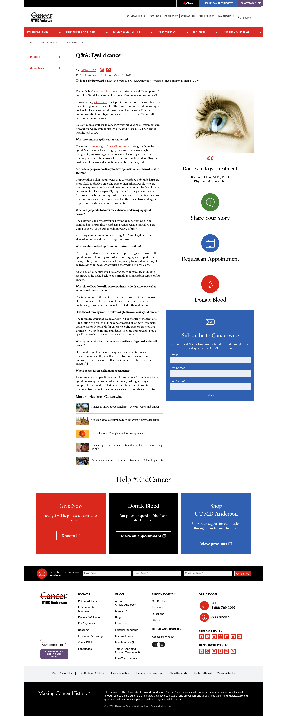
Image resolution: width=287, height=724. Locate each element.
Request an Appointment (219, 3)
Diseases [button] (35, 56)
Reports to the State (120, 673)
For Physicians (166, 32)
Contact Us (188, 16)
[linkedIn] (227, 636)
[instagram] (220, 636)
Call (223, 605)
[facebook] (201, 636)
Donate (69, 535)
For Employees (124, 636)
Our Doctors (206, 16)
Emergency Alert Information (149, 673)
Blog (118, 617)
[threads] (239, 636)
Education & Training (236, 32)
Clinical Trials (136, 16)
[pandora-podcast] (220, 651)
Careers (169, 16)
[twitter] (208, 636)
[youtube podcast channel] (214, 651)
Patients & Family (37, 32)
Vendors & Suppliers (226, 673)
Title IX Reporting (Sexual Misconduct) (127, 650)
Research (199, 32)
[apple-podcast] (201, 651)
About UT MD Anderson (125, 603)
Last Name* (177, 381)
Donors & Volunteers (126, 32)
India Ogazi (88, 70)
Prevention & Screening (81, 32)
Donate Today (248, 3)
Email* (174, 355)
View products (214, 543)
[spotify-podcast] (208, 651)
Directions (158, 613)
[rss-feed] (233, 651)
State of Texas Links (178, 673)
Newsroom (121, 623)
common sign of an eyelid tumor (107, 146)
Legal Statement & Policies (92, 673)
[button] (102, 68)
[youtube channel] (214, 636)
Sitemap (157, 620)
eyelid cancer (99, 102)
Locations (158, 607)
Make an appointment (141, 536)
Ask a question (220, 616)
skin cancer (111, 91)
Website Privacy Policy (62, 673)
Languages (225, 16)
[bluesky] (233, 636)
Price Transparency (126, 658)
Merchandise (123, 642)
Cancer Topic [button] (37, 68)
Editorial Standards (126, 629)
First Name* (177, 368)
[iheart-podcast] (227, 651)
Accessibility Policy (163, 636)
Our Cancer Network (203, 673)
